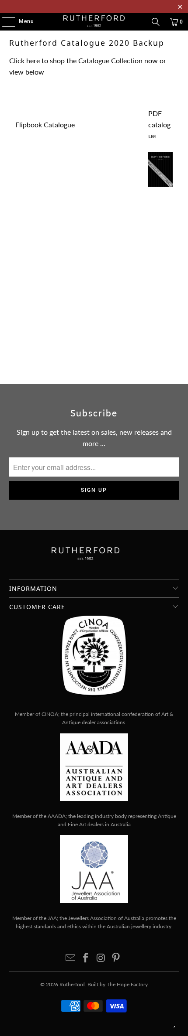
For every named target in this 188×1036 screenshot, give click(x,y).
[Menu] (4, 22)
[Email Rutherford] (70, 958)
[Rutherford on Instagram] (101, 958)
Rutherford (72, 984)
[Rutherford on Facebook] (86, 958)
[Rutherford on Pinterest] (116, 958)
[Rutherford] (94, 22)
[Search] (155, 22)
